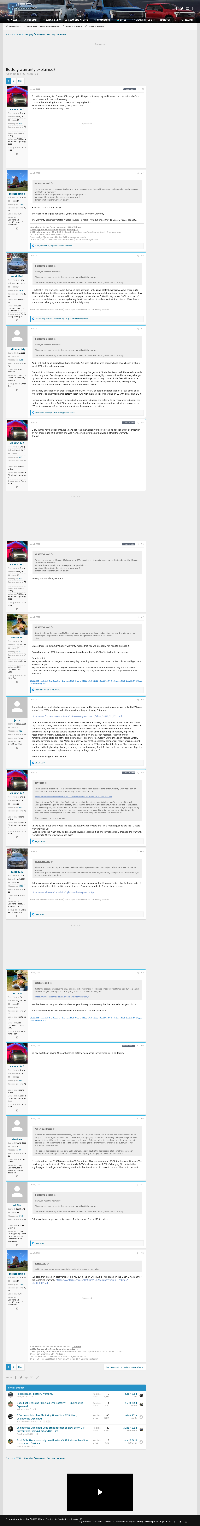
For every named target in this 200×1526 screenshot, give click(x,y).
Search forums (73, 26)
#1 (142, 89)
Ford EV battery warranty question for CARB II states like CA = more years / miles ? (52, 1442)
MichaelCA (132, 1430)
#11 (142, 972)
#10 (142, 851)
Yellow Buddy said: (44, 1129)
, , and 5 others (55, 412)
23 (18, 120)
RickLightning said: (44, 266)
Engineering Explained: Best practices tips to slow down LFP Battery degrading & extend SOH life (50, 1429)
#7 (142, 617)
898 (20, 123)
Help (162, 1521)
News (14, 19)
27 (18, 356)
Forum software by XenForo (29, 1519)
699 (20, 731)
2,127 (21, 651)
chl (135, 1396)
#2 (142, 173)
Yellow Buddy (17, 349)
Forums (32, 19)
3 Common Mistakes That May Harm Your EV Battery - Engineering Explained (48, 1417)
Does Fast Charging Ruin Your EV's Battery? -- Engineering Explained (50, 1404)
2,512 (21, 360)
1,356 (21, 1216)
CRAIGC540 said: (42, 183)
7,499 (21, 204)
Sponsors (97, 1521)
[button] (102, 20)
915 (20, 1150)
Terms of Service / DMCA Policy (129, 1521)
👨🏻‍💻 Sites (121, 19)
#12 (142, 1045)
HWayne (20, 1396)
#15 (142, 1253)
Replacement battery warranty (35, 1394)
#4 (142, 328)
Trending (32, 26)
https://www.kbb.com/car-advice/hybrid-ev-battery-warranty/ (63, 892)
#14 (142, 1184)
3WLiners (76, 227)
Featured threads (49, 26)
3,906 (21, 290)
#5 (142, 422)
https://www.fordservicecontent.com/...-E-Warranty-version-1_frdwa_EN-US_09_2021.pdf (77, 716)
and (47, 690)
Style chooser (85, 1521)
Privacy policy (151, 1521)
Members (141, 19)
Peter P (19, 1434)
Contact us (109, 1521)
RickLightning (17, 193)
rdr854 (17, 1205)
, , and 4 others (53, 245)
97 (18, 648)
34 (18, 287)
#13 (142, 1118)
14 (18, 1212)
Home (168, 1521)
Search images (96, 26)
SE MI (20, 214)
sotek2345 (17, 276)
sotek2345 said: (42, 983)
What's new (53, 19)
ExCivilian (132, 1443)
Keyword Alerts (78, 19)
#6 (142, 544)
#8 (142, 700)
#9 (142, 772)
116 (18, 201)
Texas (20, 738)
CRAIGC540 (13, 74)
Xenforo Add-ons (68, 1519)
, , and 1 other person (61, 318)
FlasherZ (17, 1139)
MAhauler (21, 1409)
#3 (142, 255)
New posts (14, 26)
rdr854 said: (40, 1263)
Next (20, 80)
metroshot (17, 637)
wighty (134, 1418)
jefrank (134, 1405)
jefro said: (40, 783)
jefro (17, 720)
